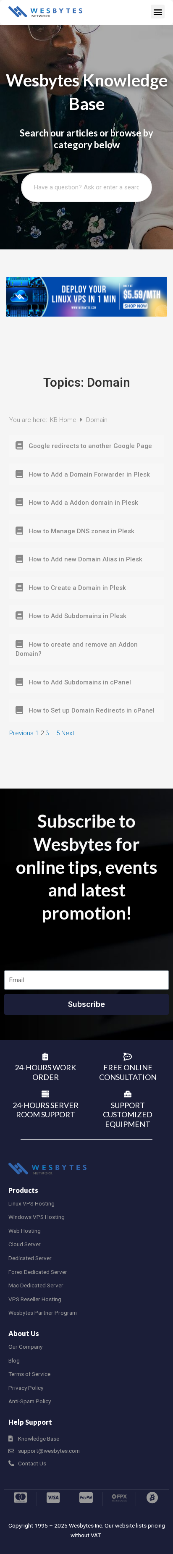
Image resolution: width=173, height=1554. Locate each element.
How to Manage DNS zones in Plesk (81, 531)
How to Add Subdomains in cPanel (80, 682)
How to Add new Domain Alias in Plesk (85, 559)
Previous (21, 733)
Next (67, 733)
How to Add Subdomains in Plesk (77, 616)
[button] (158, 11)
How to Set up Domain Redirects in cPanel (92, 710)
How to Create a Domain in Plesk (77, 588)
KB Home (64, 420)
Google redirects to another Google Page (90, 446)
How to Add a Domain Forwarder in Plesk (89, 474)
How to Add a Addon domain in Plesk (83, 502)
